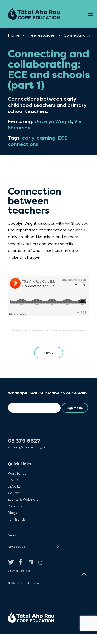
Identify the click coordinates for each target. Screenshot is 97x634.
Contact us (16, 546)
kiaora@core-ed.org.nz (27, 447)
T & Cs (13, 480)
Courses (14, 493)
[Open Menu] (90, 14)
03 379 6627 (24, 441)
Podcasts (15, 506)
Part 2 (49, 352)
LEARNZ (14, 486)
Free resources (41, 35)
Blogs (12, 512)
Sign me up (75, 408)
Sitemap (13, 570)
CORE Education (18, 330)
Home (14, 35)
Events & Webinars (23, 499)
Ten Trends (16, 519)
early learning (38, 138)
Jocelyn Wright (53, 121)
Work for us (17, 473)
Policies (25, 570)
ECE (62, 138)
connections (23, 144)
